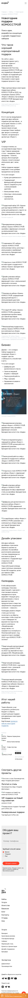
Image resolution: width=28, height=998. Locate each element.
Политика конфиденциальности (9, 991)
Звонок (7, 852)
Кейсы (11, 12)
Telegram (8, 854)
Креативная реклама (8, 936)
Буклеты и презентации (9, 946)
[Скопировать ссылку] (20, 753)
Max (6, 856)
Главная (4, 12)
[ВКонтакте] (18, 753)
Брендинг (4, 933)
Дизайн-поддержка (7, 949)
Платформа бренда (7, 938)
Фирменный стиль (7, 944)
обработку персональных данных (10, 870)
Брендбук (4, 952)
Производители (6, 966)
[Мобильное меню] (26, 3)
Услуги (4, 902)
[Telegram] (16, 753)
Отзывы (4, 918)
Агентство (5, 905)
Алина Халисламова (13, 742)
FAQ (3, 921)
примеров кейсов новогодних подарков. (9, 723)
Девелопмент (5, 964)
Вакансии (5, 909)
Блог (3, 912)
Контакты (5, 915)
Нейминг (4, 941)
